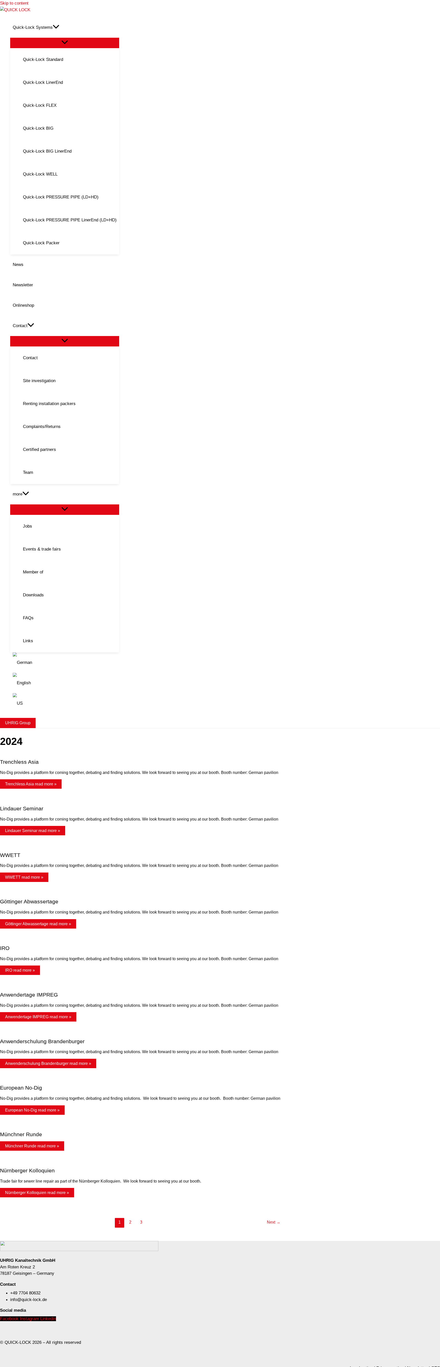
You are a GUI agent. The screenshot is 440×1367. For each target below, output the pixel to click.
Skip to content (14, 3)
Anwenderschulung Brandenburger (42, 1041)
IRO (4, 948)
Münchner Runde (21, 1134)
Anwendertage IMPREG (29, 995)
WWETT (10, 855)
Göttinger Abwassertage (29, 901)
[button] (56, 27)
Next (273, 1222)
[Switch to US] (64, 703)
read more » (31, 784)
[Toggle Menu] (64, 43)
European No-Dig (21, 1088)
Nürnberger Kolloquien (27, 1170)
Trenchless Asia (19, 762)
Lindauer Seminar (21, 808)
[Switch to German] (64, 662)
